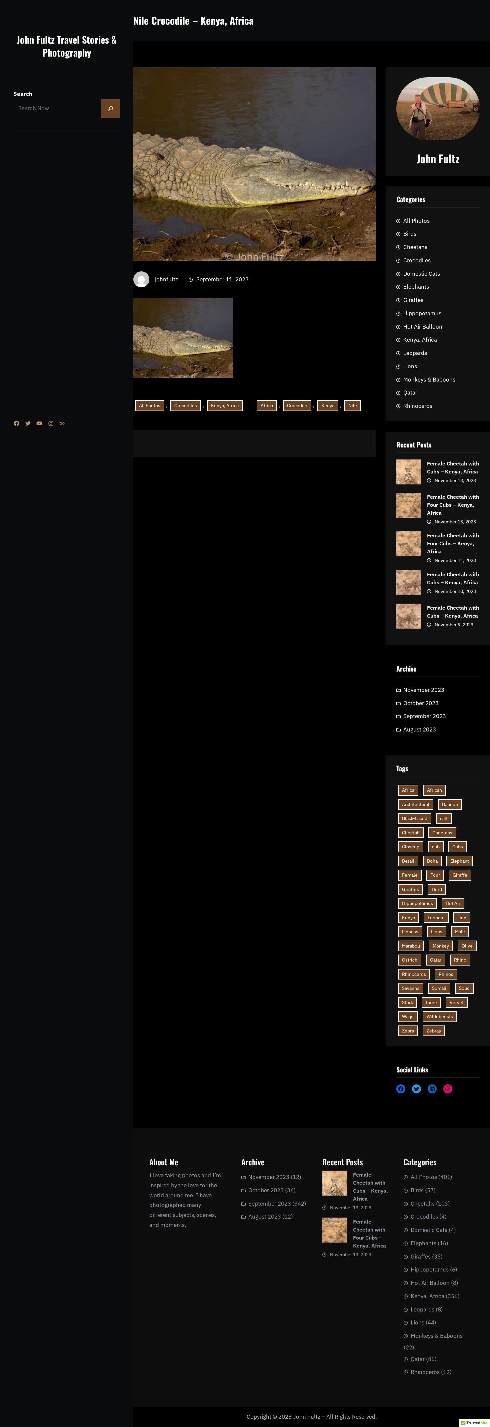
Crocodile (297, 406)
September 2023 (424, 716)
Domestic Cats (421, 273)
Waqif (408, 1016)
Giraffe (460, 875)
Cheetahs (415, 247)
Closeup (410, 847)
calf (444, 818)
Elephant (459, 861)
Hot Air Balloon (422, 326)
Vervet (457, 1002)
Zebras (434, 1031)
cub (436, 847)
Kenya (327, 406)
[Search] (110, 108)
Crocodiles (185, 406)
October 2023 (421, 703)
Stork (407, 1002)
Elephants (416, 286)
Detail (408, 861)
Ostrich (409, 960)
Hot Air (453, 903)
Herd (437, 889)
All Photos (149, 406)
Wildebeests (440, 1016)
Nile (352, 406)
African (434, 790)
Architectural (415, 804)
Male (460, 932)
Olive (467, 946)
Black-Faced (414, 818)
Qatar (410, 392)
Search (22, 94)
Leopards (415, 353)
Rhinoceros (417, 406)
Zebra (408, 1031)
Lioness (410, 932)
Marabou (411, 946)
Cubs (457, 847)
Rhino (460, 960)
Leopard (436, 918)
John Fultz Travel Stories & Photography (67, 46)
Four (435, 875)
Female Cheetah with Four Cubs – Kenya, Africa (453, 504)
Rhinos (446, 974)
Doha (432, 861)
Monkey (441, 946)
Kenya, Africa (225, 406)
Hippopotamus (422, 313)
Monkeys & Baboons (429, 379)
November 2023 (423, 690)
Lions (410, 366)
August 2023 (419, 729)
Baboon (450, 804)
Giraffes (413, 300)
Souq (464, 988)
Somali (439, 988)
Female (410, 875)
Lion (461, 918)
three (431, 1002)
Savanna (410, 988)
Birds (409, 233)
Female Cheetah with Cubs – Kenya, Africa (453, 467)
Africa (267, 406)
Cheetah (411, 833)
